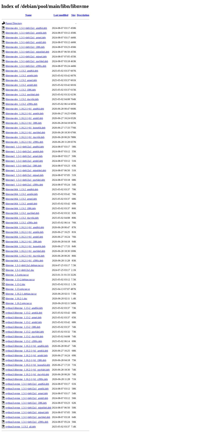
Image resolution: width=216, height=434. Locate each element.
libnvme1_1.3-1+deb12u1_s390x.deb (24, 184)
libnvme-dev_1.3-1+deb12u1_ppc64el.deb (27, 61)
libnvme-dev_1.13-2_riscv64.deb (22, 99)
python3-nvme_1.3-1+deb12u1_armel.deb (27, 393)
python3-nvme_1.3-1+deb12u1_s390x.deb (27, 422)
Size (73, 15)
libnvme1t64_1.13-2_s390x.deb (21, 222)
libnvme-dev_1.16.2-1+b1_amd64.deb (25, 108)
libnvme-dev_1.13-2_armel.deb (21, 80)
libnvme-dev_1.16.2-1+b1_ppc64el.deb (25, 132)
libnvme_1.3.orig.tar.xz (17, 274)
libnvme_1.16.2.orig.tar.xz (19, 303)
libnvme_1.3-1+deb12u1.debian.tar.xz (24, 265)
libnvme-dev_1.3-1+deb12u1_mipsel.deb (26, 56)
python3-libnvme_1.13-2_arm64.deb (24, 312)
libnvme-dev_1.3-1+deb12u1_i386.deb (25, 47)
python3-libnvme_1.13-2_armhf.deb (24, 322)
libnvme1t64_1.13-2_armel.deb (21, 199)
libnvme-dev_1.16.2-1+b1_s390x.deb (24, 142)
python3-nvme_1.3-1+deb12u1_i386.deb (26, 403)
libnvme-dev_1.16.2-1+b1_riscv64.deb (25, 137)
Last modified (61, 15)
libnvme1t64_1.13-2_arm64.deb (22, 194)
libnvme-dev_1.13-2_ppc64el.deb (22, 94)
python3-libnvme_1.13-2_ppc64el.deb (25, 331)
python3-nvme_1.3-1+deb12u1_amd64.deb (27, 384)
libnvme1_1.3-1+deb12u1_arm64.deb (24, 151)
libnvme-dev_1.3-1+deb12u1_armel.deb (26, 37)
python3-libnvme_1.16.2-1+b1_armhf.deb (27, 355)
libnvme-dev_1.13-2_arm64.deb (22, 75)
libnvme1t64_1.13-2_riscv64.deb (22, 218)
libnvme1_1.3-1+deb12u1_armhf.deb (24, 161)
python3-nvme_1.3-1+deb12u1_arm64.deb (27, 388)
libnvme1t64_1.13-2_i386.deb (21, 208)
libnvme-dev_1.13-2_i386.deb (21, 89)
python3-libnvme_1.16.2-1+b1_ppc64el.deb (28, 369)
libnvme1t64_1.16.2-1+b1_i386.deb (24, 241)
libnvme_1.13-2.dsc (15, 284)
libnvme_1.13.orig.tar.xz (18, 289)
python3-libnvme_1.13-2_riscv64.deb (24, 336)
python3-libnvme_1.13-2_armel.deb (23, 317)
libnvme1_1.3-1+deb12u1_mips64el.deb (26, 170)
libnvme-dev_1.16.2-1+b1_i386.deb (24, 123)
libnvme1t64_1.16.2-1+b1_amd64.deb (25, 227)
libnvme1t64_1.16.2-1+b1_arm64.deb (24, 232)
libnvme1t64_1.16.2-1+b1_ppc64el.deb (25, 251)
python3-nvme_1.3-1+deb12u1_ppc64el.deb (28, 417)
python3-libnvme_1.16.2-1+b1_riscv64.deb (27, 374)
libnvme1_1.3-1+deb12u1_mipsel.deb (24, 175)
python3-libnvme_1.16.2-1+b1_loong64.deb (28, 365)
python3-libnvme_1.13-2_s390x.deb (24, 341)
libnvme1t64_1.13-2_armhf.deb (21, 203)
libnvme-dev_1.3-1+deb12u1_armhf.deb (26, 42)
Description (83, 15)
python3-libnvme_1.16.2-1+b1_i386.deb (26, 360)
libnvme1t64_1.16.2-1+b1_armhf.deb (24, 237)
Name (28, 15)
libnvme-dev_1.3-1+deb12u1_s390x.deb (26, 66)
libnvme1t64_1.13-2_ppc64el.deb (22, 213)
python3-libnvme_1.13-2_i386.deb (23, 327)
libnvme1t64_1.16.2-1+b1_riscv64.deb (25, 255)
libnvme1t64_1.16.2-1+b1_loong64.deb (25, 246)
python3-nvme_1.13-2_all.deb (21, 426)
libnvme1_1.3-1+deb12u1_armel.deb (24, 156)
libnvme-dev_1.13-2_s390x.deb (21, 104)
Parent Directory (14, 23)
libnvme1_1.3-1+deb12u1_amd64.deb (25, 146)
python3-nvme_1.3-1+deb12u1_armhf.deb (27, 398)
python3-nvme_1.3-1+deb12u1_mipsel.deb (27, 412)
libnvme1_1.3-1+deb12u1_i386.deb (23, 165)
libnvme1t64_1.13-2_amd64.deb (22, 189)
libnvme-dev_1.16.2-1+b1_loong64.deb (25, 127)
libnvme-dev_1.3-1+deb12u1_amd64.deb (26, 28)
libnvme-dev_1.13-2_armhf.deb (21, 85)
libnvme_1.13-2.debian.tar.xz (20, 279)
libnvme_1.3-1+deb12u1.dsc (20, 270)
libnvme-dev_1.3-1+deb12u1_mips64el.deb (27, 51)
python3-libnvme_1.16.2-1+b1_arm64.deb (27, 350)
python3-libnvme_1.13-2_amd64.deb (24, 308)
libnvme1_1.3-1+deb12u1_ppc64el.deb (25, 180)
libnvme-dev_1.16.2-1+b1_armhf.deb (24, 118)
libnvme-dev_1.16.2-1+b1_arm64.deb (24, 113)
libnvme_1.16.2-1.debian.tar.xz (21, 293)
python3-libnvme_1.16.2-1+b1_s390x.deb (27, 379)
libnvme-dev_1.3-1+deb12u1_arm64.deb (26, 32)
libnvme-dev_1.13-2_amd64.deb (22, 70)
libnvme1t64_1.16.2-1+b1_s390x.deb (24, 260)
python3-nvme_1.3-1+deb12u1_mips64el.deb (28, 407)
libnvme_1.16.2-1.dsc (16, 298)
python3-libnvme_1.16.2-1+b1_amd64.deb (27, 346)
